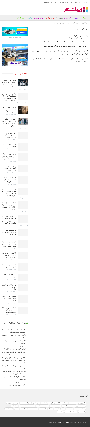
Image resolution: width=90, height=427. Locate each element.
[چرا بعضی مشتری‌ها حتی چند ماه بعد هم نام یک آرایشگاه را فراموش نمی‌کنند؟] (23, 219)
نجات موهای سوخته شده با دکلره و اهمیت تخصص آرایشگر (9, 110)
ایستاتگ (7, 323)
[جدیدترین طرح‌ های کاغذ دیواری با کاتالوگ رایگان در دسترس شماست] (23, 205)
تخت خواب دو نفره (55, 405)
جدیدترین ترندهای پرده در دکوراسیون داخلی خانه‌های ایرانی (9, 232)
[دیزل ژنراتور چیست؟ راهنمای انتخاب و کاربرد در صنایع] (23, 135)
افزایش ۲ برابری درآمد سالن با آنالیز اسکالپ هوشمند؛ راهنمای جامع (9, 156)
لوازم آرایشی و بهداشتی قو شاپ (29, 408)
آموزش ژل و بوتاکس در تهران (77, 402)
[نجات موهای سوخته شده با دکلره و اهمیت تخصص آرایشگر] (23, 110)
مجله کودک (20, 18)
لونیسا (16, 408)
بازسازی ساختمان (25, 402)
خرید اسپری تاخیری (80, 408)
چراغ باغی (14, 405)
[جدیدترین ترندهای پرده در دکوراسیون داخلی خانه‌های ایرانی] (23, 232)
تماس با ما (54, 2)
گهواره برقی (43, 408)
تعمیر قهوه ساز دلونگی (42, 405)
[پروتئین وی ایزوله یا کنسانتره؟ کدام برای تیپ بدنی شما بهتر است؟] (23, 82)
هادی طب (60, 411)
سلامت (30, 18)
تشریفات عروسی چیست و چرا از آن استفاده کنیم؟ (9, 179)
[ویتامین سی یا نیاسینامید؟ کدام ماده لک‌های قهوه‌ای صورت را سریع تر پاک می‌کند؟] (23, 96)
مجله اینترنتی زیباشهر (63, 422)
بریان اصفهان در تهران (13, 402)
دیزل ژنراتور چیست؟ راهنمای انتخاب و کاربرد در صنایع (9, 135)
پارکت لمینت (81, 405)
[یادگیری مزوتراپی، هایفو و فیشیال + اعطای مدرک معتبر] (23, 255)
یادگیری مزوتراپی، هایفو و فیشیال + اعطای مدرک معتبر (9, 255)
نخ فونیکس (82, 411)
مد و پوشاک (59, 18)
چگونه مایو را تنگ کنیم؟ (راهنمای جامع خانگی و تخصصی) (9, 310)
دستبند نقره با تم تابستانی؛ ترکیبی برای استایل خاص (9, 168)
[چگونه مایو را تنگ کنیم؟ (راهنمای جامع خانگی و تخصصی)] (23, 310)
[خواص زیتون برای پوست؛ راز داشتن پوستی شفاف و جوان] (23, 244)
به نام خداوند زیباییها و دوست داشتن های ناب (73, 2)
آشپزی (77, 18)
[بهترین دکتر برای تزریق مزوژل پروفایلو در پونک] (23, 287)
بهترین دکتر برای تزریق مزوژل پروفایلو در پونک (9, 287)
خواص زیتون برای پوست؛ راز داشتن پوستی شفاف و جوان (9, 244)
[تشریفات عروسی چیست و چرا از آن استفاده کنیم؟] (23, 180)
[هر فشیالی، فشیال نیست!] (23, 277)
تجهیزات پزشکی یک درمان (69, 405)
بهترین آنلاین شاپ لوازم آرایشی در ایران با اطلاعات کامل (9, 298)
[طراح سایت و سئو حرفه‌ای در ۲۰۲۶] (23, 147)
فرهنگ (84, 18)
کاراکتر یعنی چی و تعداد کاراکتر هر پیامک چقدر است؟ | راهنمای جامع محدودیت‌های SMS (14, 360)
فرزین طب (69, 408)
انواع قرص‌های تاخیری (47, 402)
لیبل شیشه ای (9, 408)
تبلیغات (46, 2)
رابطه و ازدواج (49, 18)
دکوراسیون (67, 18)
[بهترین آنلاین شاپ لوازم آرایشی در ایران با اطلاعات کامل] (23, 299)
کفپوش (50, 408)
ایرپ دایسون (36, 402)
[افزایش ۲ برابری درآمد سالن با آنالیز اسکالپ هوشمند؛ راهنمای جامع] (23, 157)
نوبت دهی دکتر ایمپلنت (71, 411)
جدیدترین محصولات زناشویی (27, 405)
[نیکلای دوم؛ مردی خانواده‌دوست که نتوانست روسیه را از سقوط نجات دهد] (23, 191)
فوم (63, 408)
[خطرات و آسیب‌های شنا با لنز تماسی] (23, 267)
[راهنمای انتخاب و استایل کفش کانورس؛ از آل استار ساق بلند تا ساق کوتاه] (23, 121)
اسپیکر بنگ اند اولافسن (61, 402)
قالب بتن (57, 408)
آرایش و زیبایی (38, 18)
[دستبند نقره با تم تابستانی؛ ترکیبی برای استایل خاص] (23, 168)
